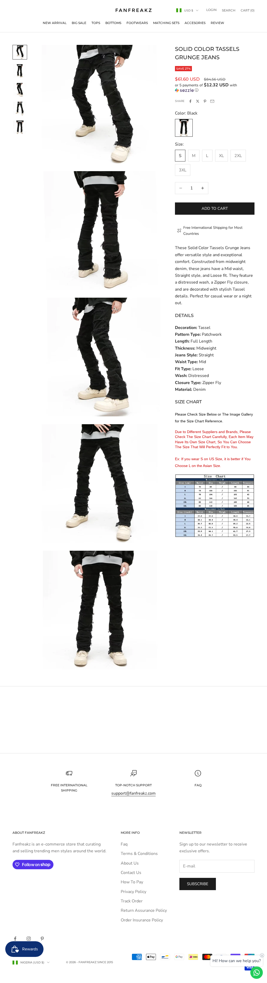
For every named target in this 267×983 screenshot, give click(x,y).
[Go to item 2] (20, 71)
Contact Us (131, 873)
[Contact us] (256, 972)
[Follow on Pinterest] (42, 938)
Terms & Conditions (139, 853)
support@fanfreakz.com (133, 793)
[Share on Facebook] (190, 101)
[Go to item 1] (20, 52)
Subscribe (197, 883)
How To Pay (132, 882)
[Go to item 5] (20, 127)
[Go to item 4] (20, 108)
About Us (130, 863)
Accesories (195, 23)
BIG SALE (79, 23)
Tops (96, 23)
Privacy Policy (133, 892)
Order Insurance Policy (142, 920)
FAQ (198, 785)
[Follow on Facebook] (15, 938)
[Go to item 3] (20, 89)
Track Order (132, 901)
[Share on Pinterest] (205, 101)
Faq (124, 844)
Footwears (137, 23)
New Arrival (54, 23)
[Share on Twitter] (198, 101)
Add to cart (215, 208)
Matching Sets (166, 23)
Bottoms (113, 23)
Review (217, 23)
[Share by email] (212, 101)
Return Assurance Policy (144, 910)
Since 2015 (105, 962)
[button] (214, 88)
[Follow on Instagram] (28, 938)
